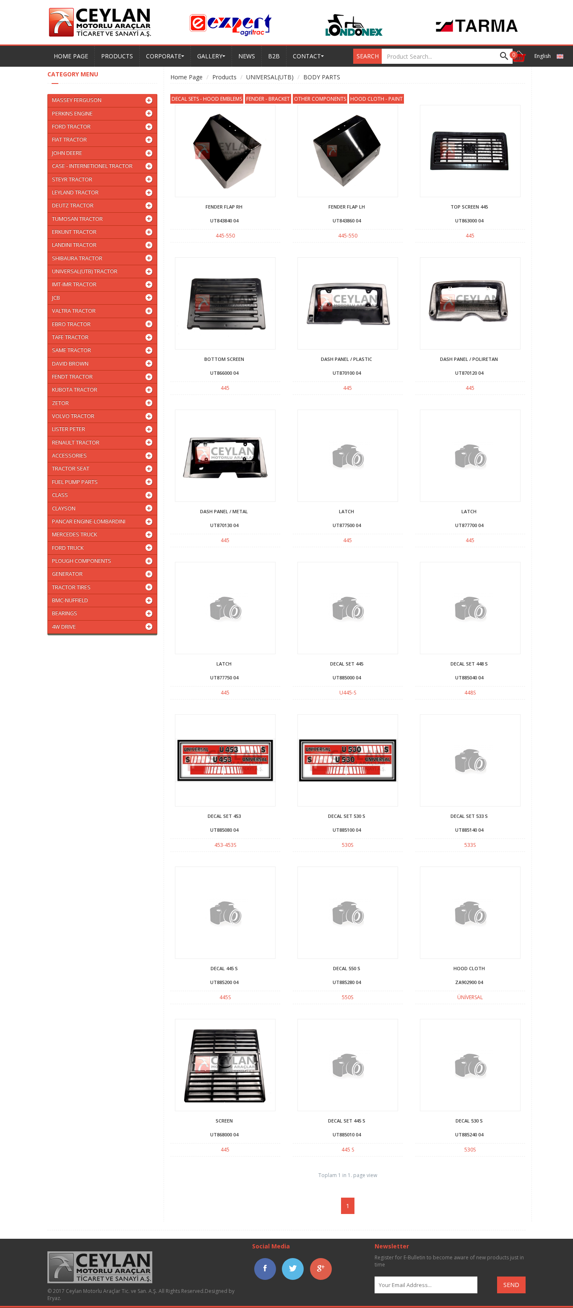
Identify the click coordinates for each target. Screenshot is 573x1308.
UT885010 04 (347, 1134)
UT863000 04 (469, 220)
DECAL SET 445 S (346, 1120)
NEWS (246, 56)
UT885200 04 (224, 982)
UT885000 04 (347, 677)
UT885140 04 (469, 830)
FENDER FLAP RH (224, 207)
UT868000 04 (224, 1134)
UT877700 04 (469, 525)
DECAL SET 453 (224, 816)
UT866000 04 (224, 373)
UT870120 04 (469, 373)
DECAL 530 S (469, 1120)
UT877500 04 (347, 525)
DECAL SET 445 (346, 664)
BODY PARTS (321, 77)
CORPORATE (163, 56)
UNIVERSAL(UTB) (270, 77)
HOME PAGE (71, 56)
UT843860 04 (347, 220)
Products (224, 77)
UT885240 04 (469, 1134)
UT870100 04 (347, 373)
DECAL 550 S (346, 968)
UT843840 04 (224, 220)
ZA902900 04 (469, 982)
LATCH (346, 511)
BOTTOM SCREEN (224, 359)
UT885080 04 (224, 830)
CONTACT (307, 56)
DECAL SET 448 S (469, 664)
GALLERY (209, 56)
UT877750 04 (224, 677)
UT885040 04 (469, 677)
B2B (274, 56)
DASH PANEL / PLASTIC (346, 359)
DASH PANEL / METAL (224, 511)
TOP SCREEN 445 (469, 207)
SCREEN (224, 1120)
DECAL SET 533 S (469, 816)
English (543, 56)
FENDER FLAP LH (346, 207)
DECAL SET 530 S (346, 816)
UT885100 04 (347, 830)
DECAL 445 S (224, 968)
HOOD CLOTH (469, 968)
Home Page (186, 77)
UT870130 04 (224, 525)
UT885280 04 (347, 982)
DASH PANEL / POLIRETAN (469, 359)
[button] (518, 56)
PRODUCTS (117, 56)
